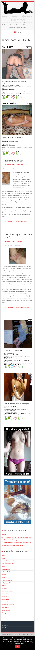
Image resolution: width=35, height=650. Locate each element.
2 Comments (19, 245)
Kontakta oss (5, 625)
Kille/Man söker (6, 569)
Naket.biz (11, 634)
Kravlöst (4, 574)
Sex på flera (5, 593)
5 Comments (17, 168)
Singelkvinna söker (12, 160)
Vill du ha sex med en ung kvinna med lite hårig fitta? (16, 542)
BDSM (3, 558)
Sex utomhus (5, 596)
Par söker (4, 588)
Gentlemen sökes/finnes (8, 563)
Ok (17, 646)
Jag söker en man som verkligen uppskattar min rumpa (17, 537)
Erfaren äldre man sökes (8, 561)
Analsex (4, 555)
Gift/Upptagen (6, 566)
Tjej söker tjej (5, 607)
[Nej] (33, 643)
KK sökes (4, 534)
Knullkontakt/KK (11, 164)
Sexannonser (19, 164)
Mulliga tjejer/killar (7, 582)
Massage (4, 577)
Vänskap (4, 613)
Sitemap (4, 627)
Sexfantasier (5, 602)
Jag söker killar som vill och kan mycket (13, 545)
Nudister (4, 585)
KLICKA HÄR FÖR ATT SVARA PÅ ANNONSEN (17, 221)
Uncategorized (6, 610)
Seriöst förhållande (7, 591)
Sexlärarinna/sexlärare (8, 604)
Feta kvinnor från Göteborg (9, 540)
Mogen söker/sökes (7, 580)
